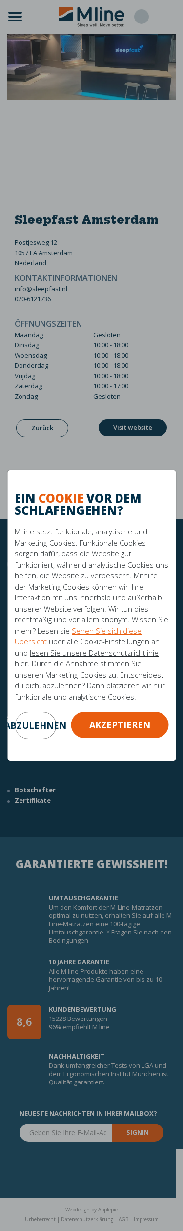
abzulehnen (35, 725)
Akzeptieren (119, 725)
